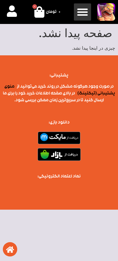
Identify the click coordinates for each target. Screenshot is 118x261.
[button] (82, 12)
